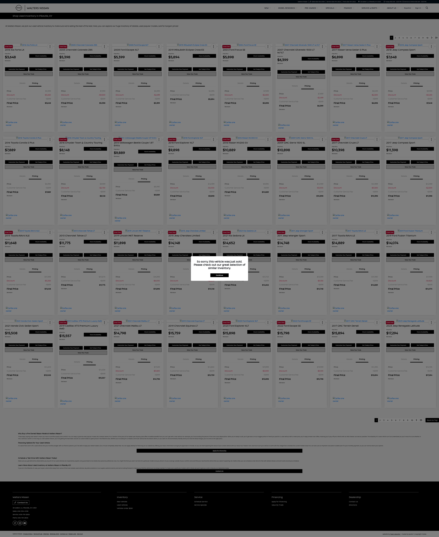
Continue (219, 275)
